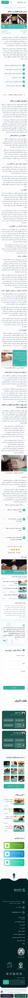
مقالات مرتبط (24, 557)
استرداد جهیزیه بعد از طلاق (15, 345)
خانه (25, 7)
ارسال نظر (14, 688)
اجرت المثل (24, 147)
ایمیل (23, 663)
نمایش (4, 94)
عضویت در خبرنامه (21, 978)
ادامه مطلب (3, 578)
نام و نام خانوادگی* (20, 655)
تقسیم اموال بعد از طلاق (10, 300)
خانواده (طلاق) (20, 7)
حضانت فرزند (6, 393)
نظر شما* (23, 671)
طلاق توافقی (16, 126)
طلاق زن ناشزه (5, 221)
